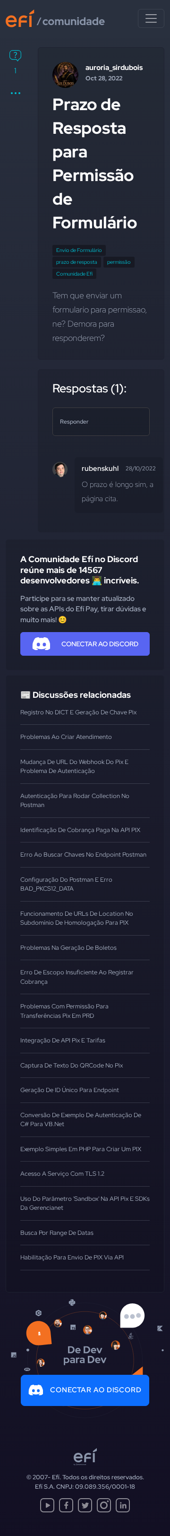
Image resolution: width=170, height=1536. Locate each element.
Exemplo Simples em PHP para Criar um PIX (80, 1149)
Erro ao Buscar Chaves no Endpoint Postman (83, 854)
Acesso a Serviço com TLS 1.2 (62, 1174)
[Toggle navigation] (151, 18)
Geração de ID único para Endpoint (69, 1090)
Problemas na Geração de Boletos (68, 948)
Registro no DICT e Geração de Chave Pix (78, 712)
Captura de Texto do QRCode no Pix (71, 1065)
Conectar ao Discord (96, 1390)
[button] (15, 93)
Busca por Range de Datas (57, 1233)
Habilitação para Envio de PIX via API (72, 1257)
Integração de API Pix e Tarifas (62, 1040)
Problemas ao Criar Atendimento (66, 737)
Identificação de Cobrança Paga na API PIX (80, 830)
